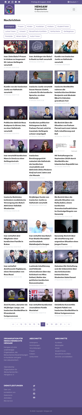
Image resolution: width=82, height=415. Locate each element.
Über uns (7, 390)
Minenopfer (59, 345)
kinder (57, 348)
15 (34, 324)
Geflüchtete (55, 31)
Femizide (9, 36)
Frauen (21, 27)
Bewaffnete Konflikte (38, 31)
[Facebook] (34, 394)
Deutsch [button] (73, 2)
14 (30, 324)
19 (52, 324)
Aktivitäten (8, 398)
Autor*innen (35, 36)
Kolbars (51, 27)
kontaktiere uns (9, 392)
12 (21, 324)
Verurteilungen (35, 348)
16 (38, 324)
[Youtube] (34, 397)
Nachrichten (12, 20)
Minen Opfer (21, 36)
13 (25, 324)
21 (61, 324)
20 (56, 324)
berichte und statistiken (63, 357)
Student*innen (63, 27)
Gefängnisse (69, 31)
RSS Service (8, 401)
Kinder (30, 27)
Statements (8, 395)
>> (69, 324)
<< (13, 324)
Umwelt (22, 31)
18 (47, 324)
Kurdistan (40, 27)
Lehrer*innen (10, 31)
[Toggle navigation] (74, 9)
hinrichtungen (34, 345)
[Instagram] (34, 390)
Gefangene (9, 27)
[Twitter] (34, 386)
